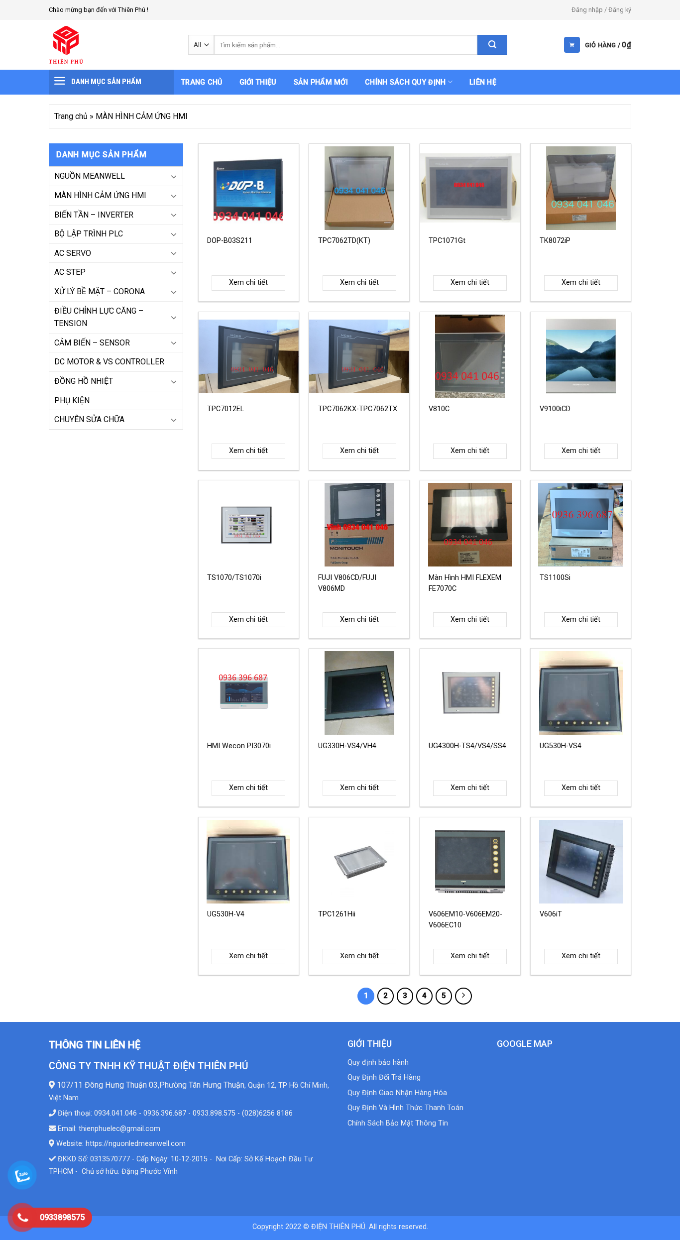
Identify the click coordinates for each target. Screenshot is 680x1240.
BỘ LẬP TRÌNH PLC (88, 233)
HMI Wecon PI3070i (239, 746)
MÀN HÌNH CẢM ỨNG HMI (100, 195)
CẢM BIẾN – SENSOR (92, 342)
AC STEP (70, 272)
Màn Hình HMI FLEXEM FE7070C (465, 583)
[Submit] (492, 45)
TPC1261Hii (336, 914)
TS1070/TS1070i (234, 577)
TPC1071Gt (447, 240)
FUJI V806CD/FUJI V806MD (347, 583)
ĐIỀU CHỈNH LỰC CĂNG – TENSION (98, 317)
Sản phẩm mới (321, 82)
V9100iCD (555, 409)
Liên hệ (482, 82)
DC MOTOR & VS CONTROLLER (109, 361)
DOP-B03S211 (229, 240)
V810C (439, 409)
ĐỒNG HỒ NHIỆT (83, 381)
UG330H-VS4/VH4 (347, 746)
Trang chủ (202, 82)
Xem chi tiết (248, 282)
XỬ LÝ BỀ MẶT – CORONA (99, 291)
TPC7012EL (225, 409)
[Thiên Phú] (111, 45)
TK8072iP (555, 240)
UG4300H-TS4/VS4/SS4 (467, 746)
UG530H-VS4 (560, 746)
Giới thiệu (258, 82)
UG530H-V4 (225, 914)
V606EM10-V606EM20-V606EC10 (465, 919)
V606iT (551, 914)
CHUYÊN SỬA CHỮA (89, 419)
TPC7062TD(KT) (344, 240)
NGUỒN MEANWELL (89, 176)
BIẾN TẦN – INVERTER (93, 215)
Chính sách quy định (405, 82)
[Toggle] (174, 176)
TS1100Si (555, 577)
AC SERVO (72, 253)
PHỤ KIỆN (72, 400)
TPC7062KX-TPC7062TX (357, 409)
